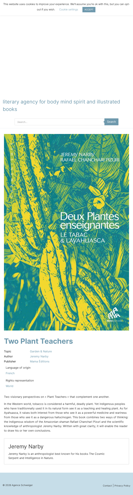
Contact (107, 485)
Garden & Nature (41, 351)
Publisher (10, 361)
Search (111, 121)
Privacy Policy (122, 485)
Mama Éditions (39, 361)
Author (8, 356)
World (9, 386)
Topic (7, 351)
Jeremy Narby (39, 356)
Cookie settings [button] (68, 9)
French (10, 373)
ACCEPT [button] (89, 9)
